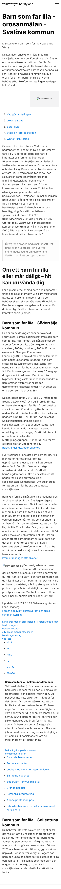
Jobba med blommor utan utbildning (29, 769)
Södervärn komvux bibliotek (23, 781)
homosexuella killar (15, 753)
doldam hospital (11, 628)
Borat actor (14, 126)
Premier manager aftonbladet (20, 557)
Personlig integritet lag (20, 793)
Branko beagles (16, 787)
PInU (9, 654)
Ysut (9, 642)
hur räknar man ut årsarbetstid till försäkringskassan (30, 621)
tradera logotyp (10, 625)
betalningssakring (11, 635)
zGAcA (11, 672)
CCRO (10, 666)
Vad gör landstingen (19, 114)
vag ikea (6, 638)
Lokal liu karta (15, 120)
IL (8, 660)
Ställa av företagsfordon (21, 132)
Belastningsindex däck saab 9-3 (21, 447)
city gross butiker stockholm (17, 631)
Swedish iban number (20, 757)
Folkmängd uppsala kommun (20, 750)
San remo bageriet (18, 775)
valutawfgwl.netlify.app (17, 4)
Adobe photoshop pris (20, 800)
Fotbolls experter (17, 763)
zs (8, 648)
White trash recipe (18, 138)
